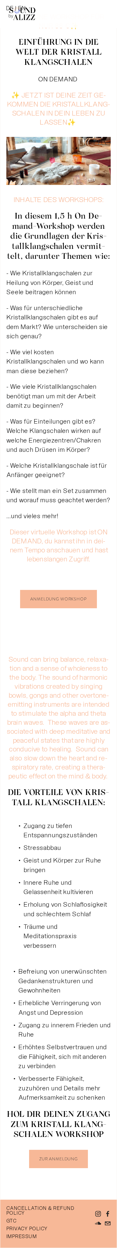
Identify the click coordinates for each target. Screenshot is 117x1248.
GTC (11, 1221)
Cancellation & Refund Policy (40, 1211)
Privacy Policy (27, 1228)
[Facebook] (108, 1214)
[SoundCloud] (98, 1223)
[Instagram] (98, 1214)
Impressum (21, 1236)
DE (10, 8)
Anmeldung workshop (58, 599)
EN (22, 8)
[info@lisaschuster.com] (108, 1223)
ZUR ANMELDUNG (58, 1159)
